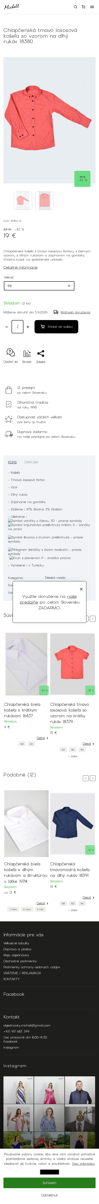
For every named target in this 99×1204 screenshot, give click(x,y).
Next (93, 619)
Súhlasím (49, 1183)
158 (63, 903)
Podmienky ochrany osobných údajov (31, 967)
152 (63, 749)
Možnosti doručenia (75, 312)
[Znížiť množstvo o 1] (7, 327)
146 (72, 749)
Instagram (11, 1047)
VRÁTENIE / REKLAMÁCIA (22, 973)
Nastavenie (49, 1172)
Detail (41, 738)
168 (21, 744)
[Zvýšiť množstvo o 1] (28, 327)
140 (82, 749)
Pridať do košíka (60, 327)
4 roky (40, 909)
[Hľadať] (75, 6)
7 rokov (13, 909)
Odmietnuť (49, 1195)
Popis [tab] (12, 462)
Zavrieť (83, 370)
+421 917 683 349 (16, 1031)
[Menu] (92, 6)
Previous (86, 778)
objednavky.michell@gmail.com (26, 1025)
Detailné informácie (20, 267)
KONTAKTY (11, 979)
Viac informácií (83, 1164)
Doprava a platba (17, 949)
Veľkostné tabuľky (16, 943)
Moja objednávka (16, 955)
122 (31, 744)
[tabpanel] (26, 689)
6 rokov (27, 909)
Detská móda (55, 578)
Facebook (10, 1041)
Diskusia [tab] (31, 462)
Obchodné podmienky (20, 961)
